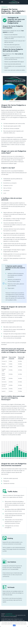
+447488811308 (8, 613)
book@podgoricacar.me (9, 615)
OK (14, 625)
